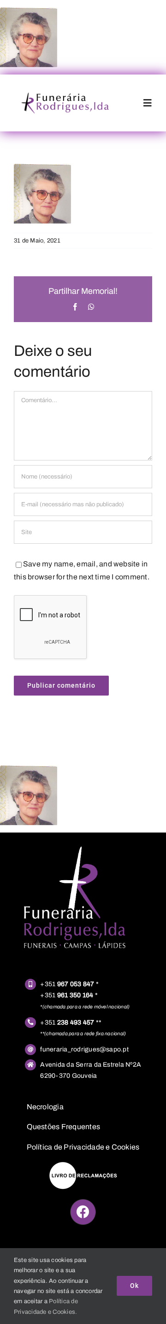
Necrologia (45, 1107)
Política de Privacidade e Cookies (83, 1147)
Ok (134, 1285)
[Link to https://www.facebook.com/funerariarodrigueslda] (83, 1212)
